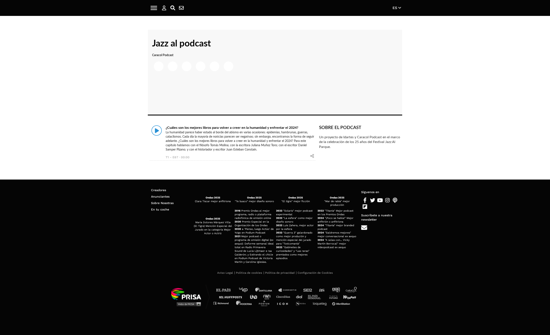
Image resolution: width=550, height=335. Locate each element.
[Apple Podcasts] (395, 200)
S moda (302, 303)
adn (336, 290)
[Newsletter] (181, 8)
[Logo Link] (275, 8)
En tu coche (160, 209)
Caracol (351, 290)
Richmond (223, 303)
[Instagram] (387, 200)
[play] (156, 130)
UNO (255, 296)
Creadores (158, 190)
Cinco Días (284, 296)
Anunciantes (160, 196)
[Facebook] (365, 200)
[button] (154, 8)
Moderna (244, 303)
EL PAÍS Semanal (316, 296)
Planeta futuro (332, 296)
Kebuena (347, 296)
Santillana (266, 290)
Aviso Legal (225, 272)
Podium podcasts (265, 303)
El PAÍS (226, 290)
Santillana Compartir (289, 290)
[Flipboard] (365, 207)
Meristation (341, 303)
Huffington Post (232, 296)
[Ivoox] (372, 207)
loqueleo (321, 303)
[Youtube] (380, 200)
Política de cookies (249, 272)
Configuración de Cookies (315, 272)
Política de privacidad (280, 272)
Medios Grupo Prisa (187, 304)
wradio (267, 296)
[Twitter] (372, 200)
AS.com (321, 290)
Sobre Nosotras (162, 203)
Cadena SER (307, 290)
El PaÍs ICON (284, 303)
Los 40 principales (246, 290)
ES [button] (395, 8)
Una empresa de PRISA (187, 293)
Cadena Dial (300, 296)
